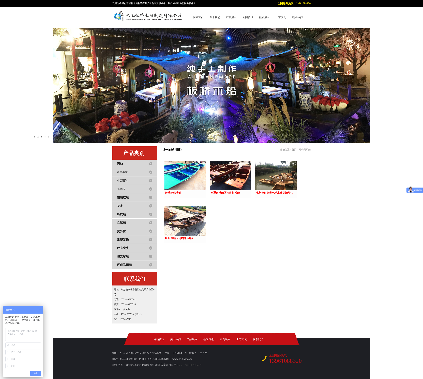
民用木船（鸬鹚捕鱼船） (179, 238)
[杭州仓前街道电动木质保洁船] (276, 175)
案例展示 (264, 17)
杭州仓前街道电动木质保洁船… (274, 192)
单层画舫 (122, 180)
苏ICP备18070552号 (190, 364)
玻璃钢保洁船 (173, 192)
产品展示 (231, 17)
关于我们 (215, 17)
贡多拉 (121, 231)
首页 (294, 149)
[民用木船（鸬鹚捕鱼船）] (185, 221)
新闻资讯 (248, 17)
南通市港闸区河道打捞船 (225, 192)
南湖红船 (123, 197)
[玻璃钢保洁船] (185, 175)
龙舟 (120, 206)
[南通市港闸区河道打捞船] (230, 175)
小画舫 (121, 189)
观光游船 (123, 256)
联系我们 (297, 17)
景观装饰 (123, 239)
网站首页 (198, 17)
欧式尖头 (123, 248)
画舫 (120, 163)
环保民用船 (124, 264)
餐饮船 (121, 214)
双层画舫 (122, 172)
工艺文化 (281, 17)
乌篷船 (121, 222)
